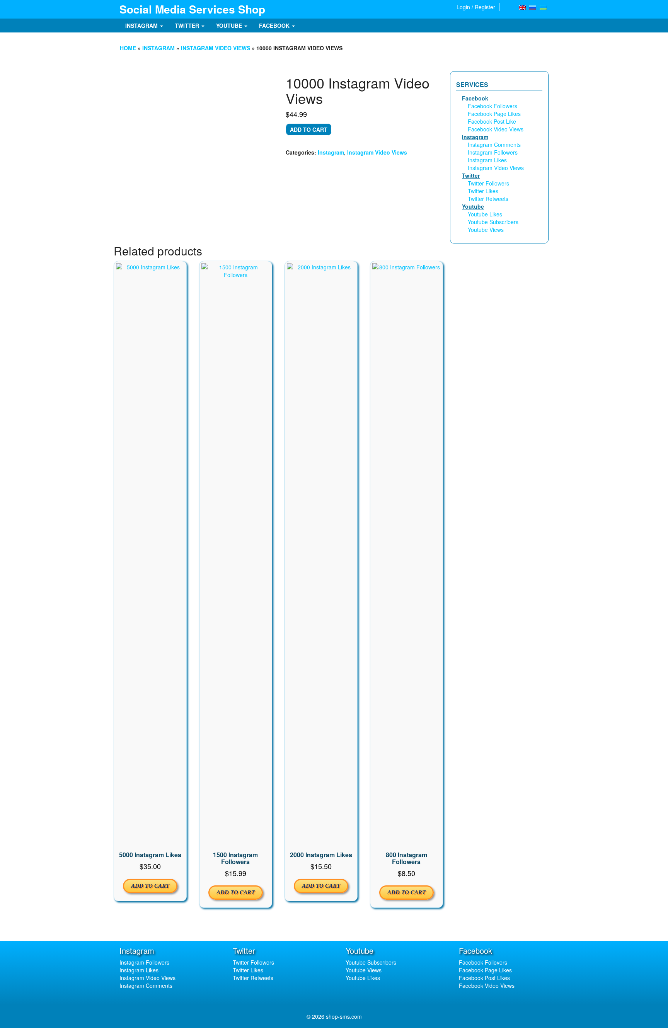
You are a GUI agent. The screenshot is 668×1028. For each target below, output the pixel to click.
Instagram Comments (494, 144)
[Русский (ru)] (532, 7)
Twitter (188, 25)
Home (128, 48)
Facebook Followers (492, 106)
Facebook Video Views (495, 129)
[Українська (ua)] (543, 7)
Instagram (142, 25)
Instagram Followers (493, 152)
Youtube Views (486, 229)
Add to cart (308, 129)
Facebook (275, 25)
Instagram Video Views (215, 48)
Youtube (230, 25)
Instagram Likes (487, 160)
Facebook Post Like (492, 121)
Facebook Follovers (483, 962)
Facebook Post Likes (484, 978)
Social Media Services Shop (192, 9)
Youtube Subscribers (493, 222)
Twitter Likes (483, 191)
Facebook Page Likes (494, 113)
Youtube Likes (485, 214)
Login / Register (476, 7)
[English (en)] (522, 7)
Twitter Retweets (488, 199)
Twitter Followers (488, 183)
